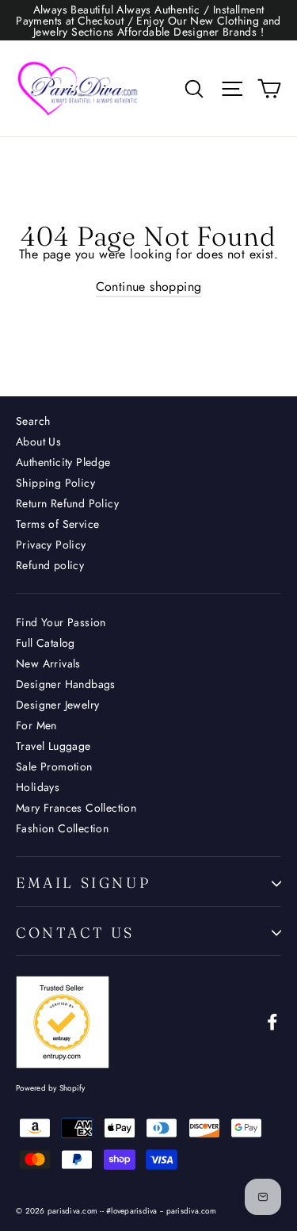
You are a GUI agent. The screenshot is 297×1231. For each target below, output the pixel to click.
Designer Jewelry (57, 705)
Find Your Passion (61, 622)
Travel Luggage (53, 746)
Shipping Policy (55, 483)
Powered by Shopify (51, 1088)
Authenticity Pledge (63, 462)
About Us (38, 441)
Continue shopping (149, 286)
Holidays (37, 787)
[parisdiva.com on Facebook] (272, 1021)
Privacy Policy (51, 544)
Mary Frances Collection (76, 808)
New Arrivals (48, 663)
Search (33, 421)
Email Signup (83, 883)
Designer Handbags (66, 684)
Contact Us (75, 932)
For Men (36, 725)
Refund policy (50, 565)
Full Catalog (45, 643)
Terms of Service (57, 524)
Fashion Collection (62, 828)
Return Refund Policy (67, 503)
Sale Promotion (54, 766)
